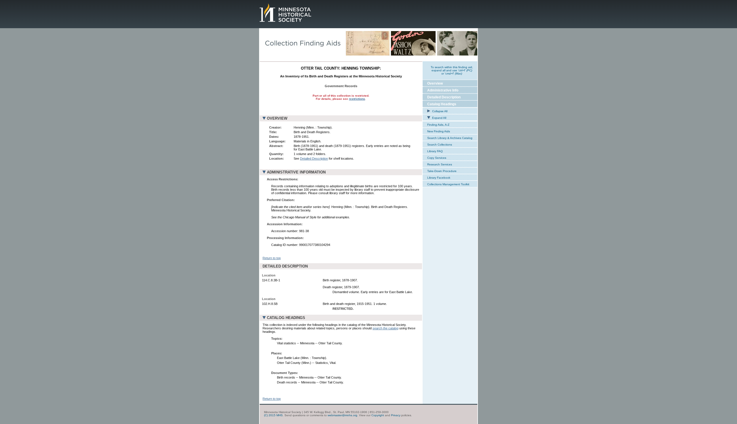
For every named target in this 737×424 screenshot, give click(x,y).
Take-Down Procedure (442, 171)
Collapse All (439, 111)
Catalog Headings (441, 104)
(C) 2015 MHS (273, 415)
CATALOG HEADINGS (286, 318)
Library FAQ (435, 151)
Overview (435, 83)
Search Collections (439, 144)
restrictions (357, 98)
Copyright (377, 415)
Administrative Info (442, 90)
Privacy (395, 415)
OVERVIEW (277, 118)
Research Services (439, 164)
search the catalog (385, 328)
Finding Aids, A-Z (438, 124)
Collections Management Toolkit (448, 184)
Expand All (438, 117)
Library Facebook (438, 177)
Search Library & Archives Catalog (449, 138)
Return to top (272, 258)
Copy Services (436, 157)
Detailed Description (314, 158)
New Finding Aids (438, 131)
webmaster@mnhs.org (342, 415)
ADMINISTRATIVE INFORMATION (296, 172)
